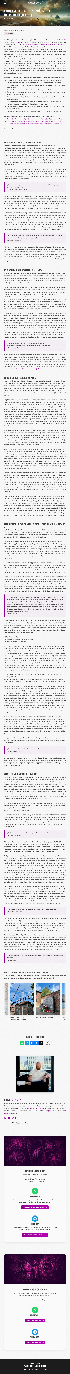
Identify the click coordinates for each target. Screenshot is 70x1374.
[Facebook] (32, 1043)
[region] (35, 1003)
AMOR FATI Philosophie (38, 1108)
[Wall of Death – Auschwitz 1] (48, 1001)
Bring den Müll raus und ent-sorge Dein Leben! (31, 369)
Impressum (26, 1369)
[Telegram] (27, 1043)
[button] (5, 3)
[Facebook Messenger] (36, 1043)
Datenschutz (35, 1369)
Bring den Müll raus (51, 1111)
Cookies (44, 1369)
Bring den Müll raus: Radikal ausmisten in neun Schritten (44, 44)
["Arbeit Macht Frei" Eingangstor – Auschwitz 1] (22, 1002)
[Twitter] (41, 1043)
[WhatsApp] (22, 1043)
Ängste (18, 400)
